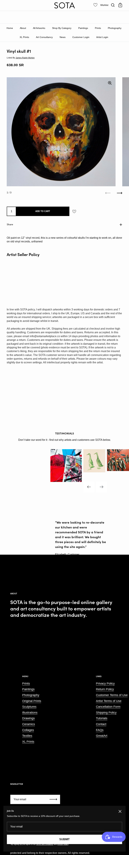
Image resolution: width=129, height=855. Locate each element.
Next (101, 487)
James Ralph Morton (25, 58)
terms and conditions (44, 844)
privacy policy (62, 844)
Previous (88, 487)
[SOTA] (64, 5)
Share (10, 224)
